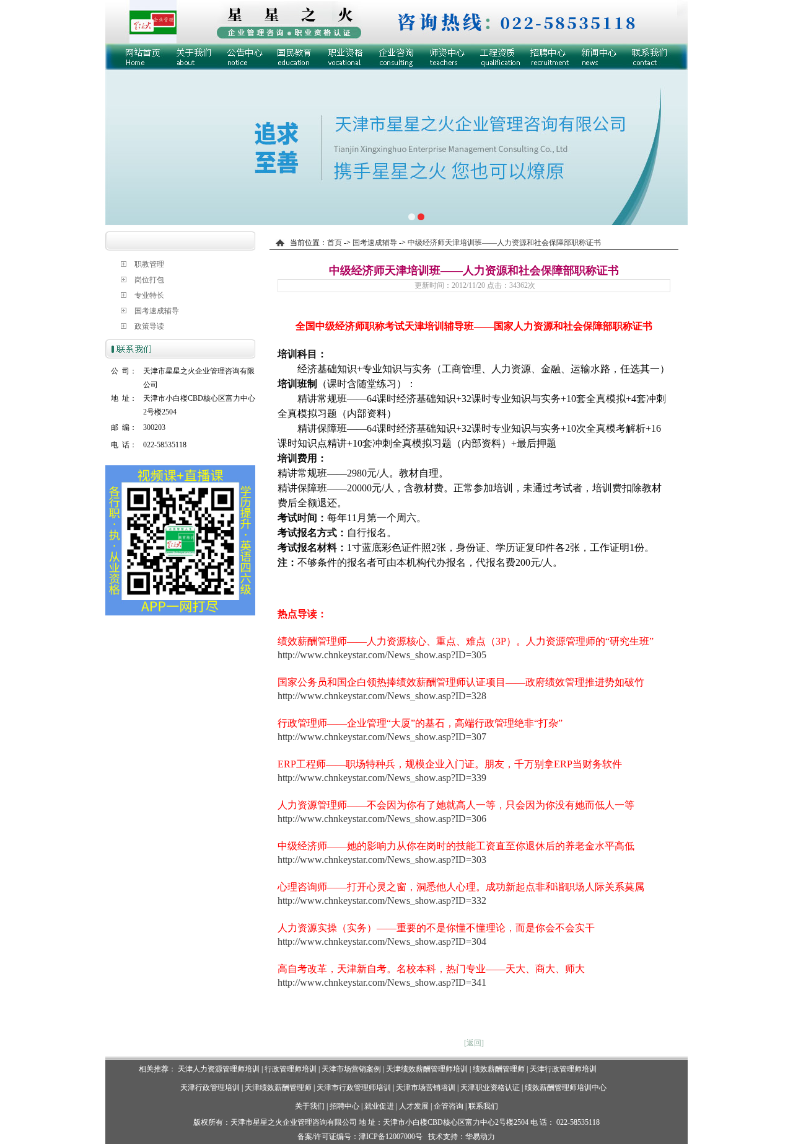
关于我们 (310, 1106)
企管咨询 (448, 1106)
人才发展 (414, 1106)
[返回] (474, 1043)
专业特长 (149, 295)
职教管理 (149, 264)
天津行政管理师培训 (563, 1069)
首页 (334, 242)
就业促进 (379, 1106)
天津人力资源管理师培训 (219, 1069)
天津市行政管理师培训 (354, 1087)
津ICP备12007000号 (391, 1136)
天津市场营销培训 (425, 1087)
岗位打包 (149, 279)
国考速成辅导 (156, 310)
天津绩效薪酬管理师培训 (427, 1069)
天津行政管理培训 (210, 1087)
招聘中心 (344, 1106)
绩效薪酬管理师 (499, 1069)
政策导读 (149, 326)
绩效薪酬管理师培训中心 (566, 1087)
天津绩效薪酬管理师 (278, 1087)
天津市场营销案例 (351, 1069)
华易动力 (480, 1136)
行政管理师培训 (291, 1069)
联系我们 (483, 1106)
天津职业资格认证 (491, 1087)
